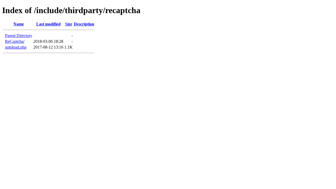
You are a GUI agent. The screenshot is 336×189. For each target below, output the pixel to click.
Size (68, 24)
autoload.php (16, 47)
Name (18, 24)
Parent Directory (18, 35)
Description (84, 24)
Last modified (48, 24)
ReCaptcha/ (14, 41)
